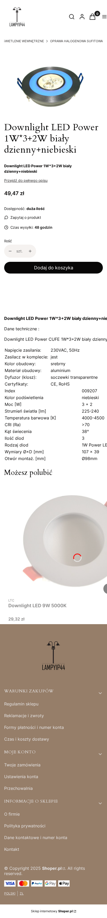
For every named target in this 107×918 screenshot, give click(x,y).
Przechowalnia (18, 788)
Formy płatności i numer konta (34, 727)
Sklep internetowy (52, 911)
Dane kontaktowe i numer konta (35, 837)
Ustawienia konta (21, 776)
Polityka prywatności (24, 825)
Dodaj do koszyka (53, 267)
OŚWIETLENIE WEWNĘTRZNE (22, 41)
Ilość (8, 241)
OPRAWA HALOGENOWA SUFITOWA (76, 41)
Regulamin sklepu (21, 703)
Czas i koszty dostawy (26, 739)
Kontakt (11, 849)
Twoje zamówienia (22, 764)
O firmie (12, 814)
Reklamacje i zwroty (24, 715)
